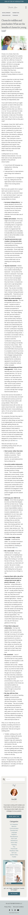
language (14, 832)
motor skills (14, 842)
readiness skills (14, 850)
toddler (15, 15)
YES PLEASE (14, 893)
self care (14, 852)
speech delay (14, 854)
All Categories (14, 824)
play (14, 846)
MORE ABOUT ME (14, 816)
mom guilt (14, 838)
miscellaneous (14, 836)
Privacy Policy (7, 906)
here (16, 440)
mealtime (14, 834)
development (6, 12)
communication (14, 828)
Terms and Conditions (18, 906)
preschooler (6, 15)
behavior (14, 826)
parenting (16, 12)
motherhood (14, 840)
